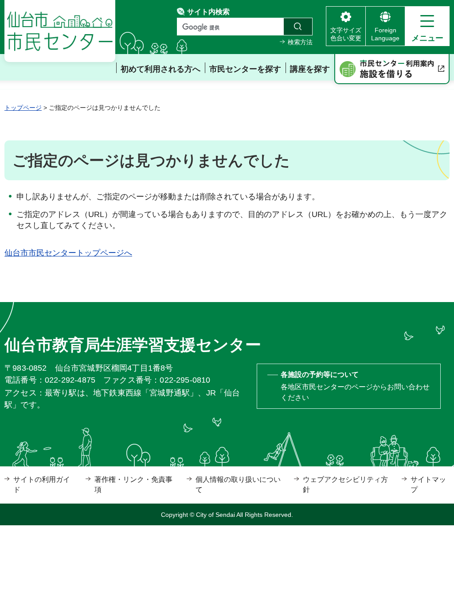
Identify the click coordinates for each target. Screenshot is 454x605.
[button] (427, 26)
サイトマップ (428, 484)
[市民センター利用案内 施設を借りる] (392, 69)
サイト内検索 (208, 12)
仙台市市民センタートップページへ (68, 252)
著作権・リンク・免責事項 (133, 484)
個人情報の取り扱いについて (238, 484)
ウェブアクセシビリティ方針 (345, 484)
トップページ (23, 107)
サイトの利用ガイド (41, 484)
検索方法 (300, 42)
